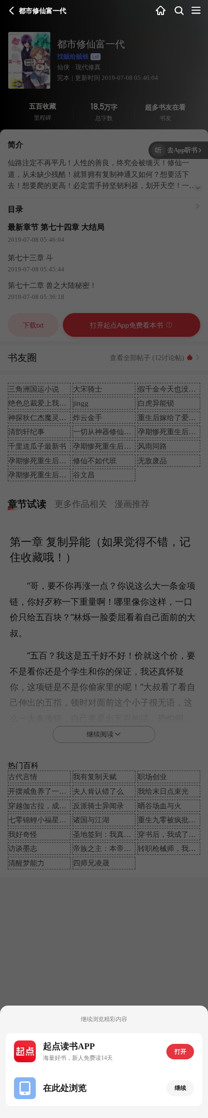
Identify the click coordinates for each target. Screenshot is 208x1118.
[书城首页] (161, 11)
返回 (12, 11)
